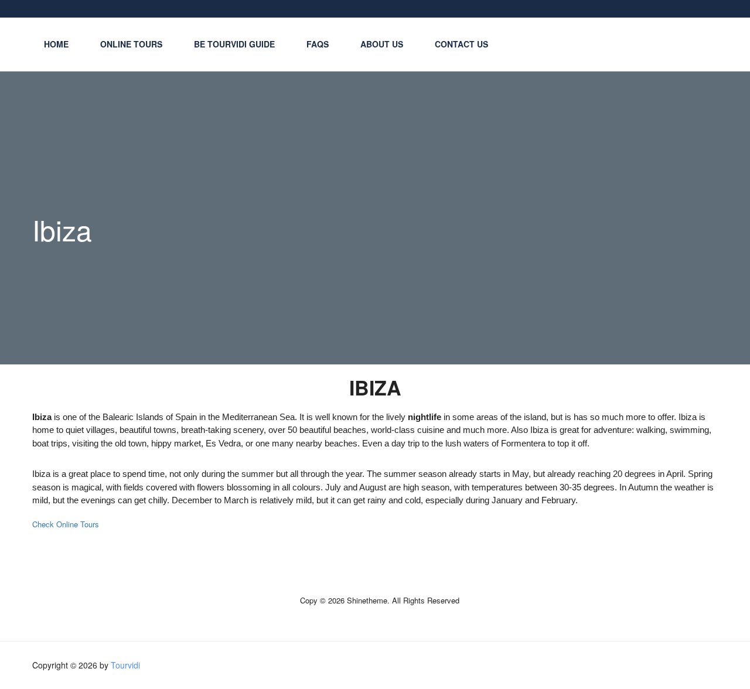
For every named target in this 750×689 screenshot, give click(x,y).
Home (56, 44)
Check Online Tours (65, 524)
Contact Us (461, 44)
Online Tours (131, 44)
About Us (381, 44)
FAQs (317, 44)
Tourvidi (125, 665)
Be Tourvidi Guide (234, 44)
